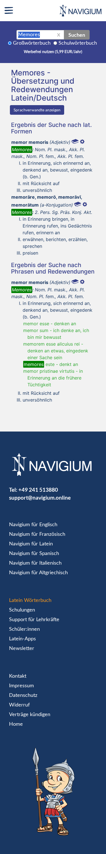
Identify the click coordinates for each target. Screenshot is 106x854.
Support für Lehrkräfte (34, 619)
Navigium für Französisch (37, 534)
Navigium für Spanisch (34, 553)
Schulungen (22, 610)
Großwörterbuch (32, 43)
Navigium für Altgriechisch (38, 572)
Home (16, 724)
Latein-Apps (22, 638)
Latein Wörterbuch (30, 600)
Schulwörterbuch (78, 43)
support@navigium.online (40, 497)
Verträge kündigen (29, 714)
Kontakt (17, 676)
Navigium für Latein (31, 544)
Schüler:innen (24, 629)
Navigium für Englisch (33, 524)
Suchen (76, 35)
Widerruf (19, 705)
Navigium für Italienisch (35, 563)
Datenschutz (23, 695)
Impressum (21, 685)
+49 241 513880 (38, 489)
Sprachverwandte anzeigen (37, 109)
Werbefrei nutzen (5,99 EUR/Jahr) (53, 52)
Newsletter (21, 648)
